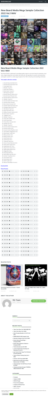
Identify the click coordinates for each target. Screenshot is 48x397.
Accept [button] (11, 394)
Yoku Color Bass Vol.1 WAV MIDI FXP (22, 329)
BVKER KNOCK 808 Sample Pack (21, 336)
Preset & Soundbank (19, 382)
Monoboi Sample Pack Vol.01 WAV (22, 338)
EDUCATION (16, 388)
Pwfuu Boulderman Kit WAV (20, 346)
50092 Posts (19, 302)
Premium (16, 377)
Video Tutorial (17, 386)
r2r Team (13, 16)
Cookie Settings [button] (5, 394)
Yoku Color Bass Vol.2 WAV (20, 331)
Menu (41, 1)
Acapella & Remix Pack (19, 384)
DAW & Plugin (17, 381)
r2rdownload (6, 1)
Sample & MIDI (4, 16)
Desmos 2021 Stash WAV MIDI (21, 358)
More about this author (38, 300)
